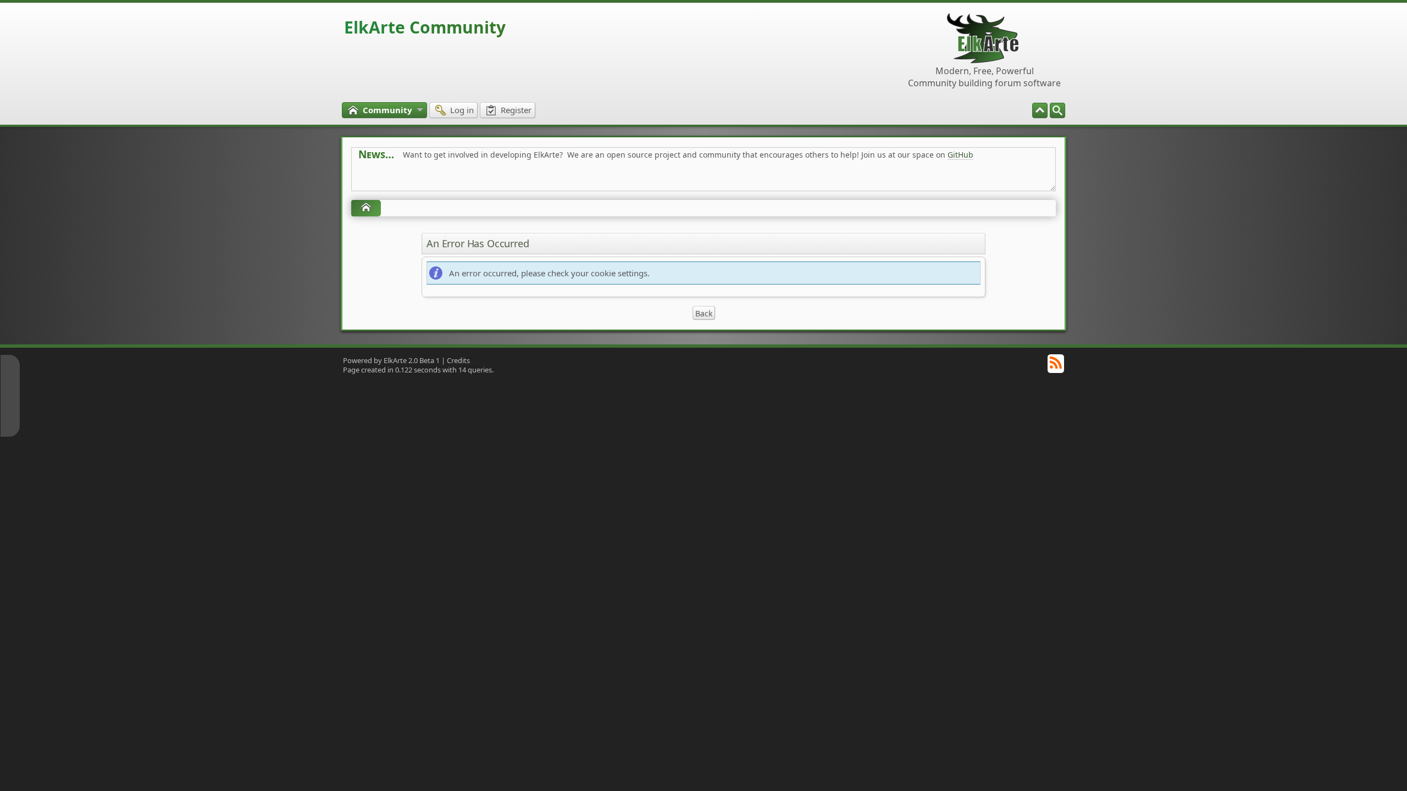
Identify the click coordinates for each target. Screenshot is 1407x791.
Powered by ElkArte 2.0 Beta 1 (391, 360)
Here (531, 179)
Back (703, 313)
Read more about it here (403, 179)
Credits (458, 360)
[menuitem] (1057, 110)
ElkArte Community (425, 27)
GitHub (960, 154)
